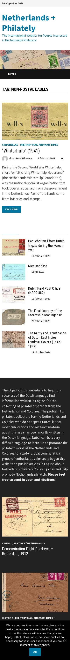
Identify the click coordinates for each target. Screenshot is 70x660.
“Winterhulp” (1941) (21, 151)
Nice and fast (37, 266)
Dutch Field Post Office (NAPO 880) (44, 290)
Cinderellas (10, 144)
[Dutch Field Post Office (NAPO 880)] (13, 289)
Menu (12, 74)
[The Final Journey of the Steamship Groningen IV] (13, 311)
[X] (66, 3)
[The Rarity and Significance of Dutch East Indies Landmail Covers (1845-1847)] (13, 333)
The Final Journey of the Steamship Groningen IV (45, 313)
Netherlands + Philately (28, 22)
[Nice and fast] (13, 266)
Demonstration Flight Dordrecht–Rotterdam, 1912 (27, 551)
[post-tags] (60, 230)
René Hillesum (24, 158)
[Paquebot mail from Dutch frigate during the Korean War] (13, 241)
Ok (35, 652)
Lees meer (13, 209)
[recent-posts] (26, 230)
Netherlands (36, 543)
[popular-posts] (10, 230)
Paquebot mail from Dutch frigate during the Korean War (46, 245)
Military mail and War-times (39, 144)
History (19, 543)
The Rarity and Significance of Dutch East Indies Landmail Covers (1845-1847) (47, 340)
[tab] (10, 230)
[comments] (43, 230)
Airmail (7, 543)
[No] (65, 640)
